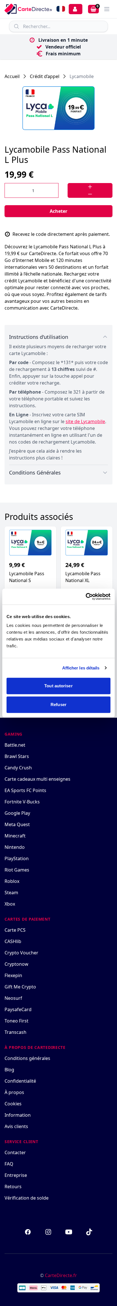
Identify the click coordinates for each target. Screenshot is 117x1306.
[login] (75, 9)
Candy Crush (18, 768)
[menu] (106, 9)
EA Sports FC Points (25, 790)
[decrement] (90, 194)
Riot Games (17, 870)
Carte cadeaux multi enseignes (37, 779)
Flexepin (13, 975)
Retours (13, 1186)
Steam (11, 892)
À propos (14, 1092)
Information (18, 1115)
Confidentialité (20, 1081)
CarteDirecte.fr (61, 1275)
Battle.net (15, 745)
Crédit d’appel (44, 76)
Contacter (15, 1152)
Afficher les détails (81, 667)
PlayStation (17, 858)
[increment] (90, 186)
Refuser (58, 704)
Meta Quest (17, 824)
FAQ (9, 1164)
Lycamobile (82, 76)
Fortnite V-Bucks (22, 802)
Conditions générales (27, 1058)
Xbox (10, 904)
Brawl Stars (17, 756)
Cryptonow (16, 964)
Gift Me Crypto (20, 987)
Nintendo (15, 847)
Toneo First (16, 1021)
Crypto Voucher (21, 953)
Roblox (12, 881)
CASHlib (13, 941)
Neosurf (13, 998)
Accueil (12, 76)
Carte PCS (15, 930)
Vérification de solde (27, 1198)
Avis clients (16, 1126)
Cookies (13, 1104)
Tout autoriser (58, 685)
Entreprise (16, 1175)
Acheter (58, 211)
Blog (9, 1069)
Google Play (17, 813)
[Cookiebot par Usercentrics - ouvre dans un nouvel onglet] (85, 596)
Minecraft (15, 836)
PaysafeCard (18, 1009)
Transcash (15, 1032)
